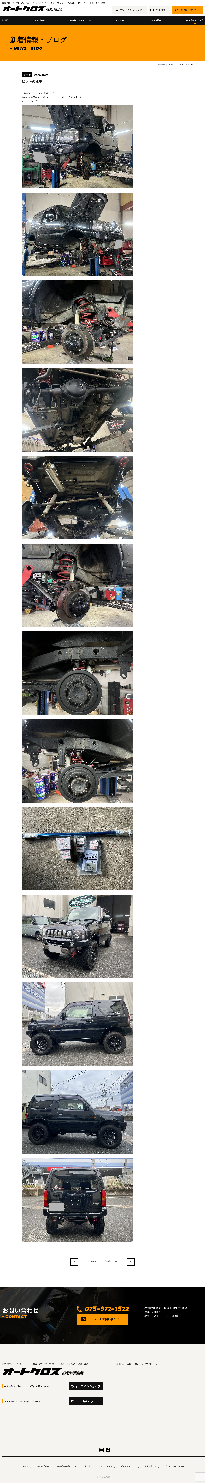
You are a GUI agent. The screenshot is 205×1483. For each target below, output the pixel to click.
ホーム (152, 64)
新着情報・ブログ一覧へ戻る (102, 1261)
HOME (5, 20)
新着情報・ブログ (194, 20)
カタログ (160, 10)
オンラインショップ (130, 10)
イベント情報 (155, 20)
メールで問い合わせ (106, 1319)
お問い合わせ (188, 10)
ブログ (178, 64)
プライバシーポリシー (174, 1466)
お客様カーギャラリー (80, 20)
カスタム (120, 20)
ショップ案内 (39, 20)
